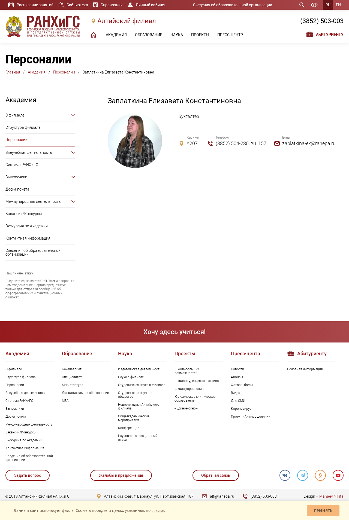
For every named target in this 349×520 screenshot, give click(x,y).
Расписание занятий (35, 5)
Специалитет (72, 377)
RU (328, 5)
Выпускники (16, 177)
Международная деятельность (33, 201)
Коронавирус (241, 409)
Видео (235, 393)
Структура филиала (23, 127)
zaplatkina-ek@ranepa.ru (309, 143)
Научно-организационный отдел (138, 438)
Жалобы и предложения (121, 475)
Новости (237, 369)
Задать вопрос (27, 475)
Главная (12, 72)
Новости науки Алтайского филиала (138, 406)
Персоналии (64, 72)
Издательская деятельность (139, 369)
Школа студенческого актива (196, 381)
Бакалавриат (72, 369)
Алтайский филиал (126, 21)
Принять (323, 510)
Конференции (128, 428)
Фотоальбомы (242, 385)
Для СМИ (238, 401)
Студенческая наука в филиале (141, 385)
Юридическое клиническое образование (194, 398)
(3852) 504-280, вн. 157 (241, 143)
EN (338, 5)
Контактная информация (27, 238)
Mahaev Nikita (331, 496)
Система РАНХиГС (21, 165)
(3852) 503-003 (322, 21)
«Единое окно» (186, 408)
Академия (37, 72)
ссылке (158, 510)
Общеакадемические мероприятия (133, 418)
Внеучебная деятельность (28, 152)
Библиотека (77, 5)
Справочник (112, 5)
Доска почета (17, 189)
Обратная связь (215, 475)
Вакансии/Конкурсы (23, 214)
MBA (65, 401)
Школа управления (189, 389)
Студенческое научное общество (135, 395)
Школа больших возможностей (186, 371)
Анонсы (237, 377)
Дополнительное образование (85, 393)
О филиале (14, 115)
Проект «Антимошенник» (250, 416)
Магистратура (72, 385)
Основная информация (305, 369)
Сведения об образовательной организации (232, 5)
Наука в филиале (131, 377)
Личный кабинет (151, 5)
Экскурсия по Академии (26, 226)
